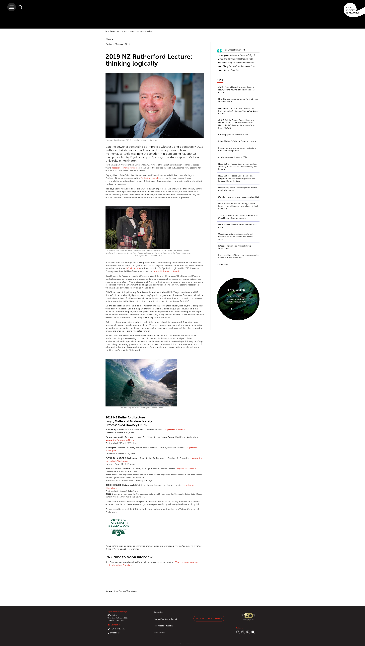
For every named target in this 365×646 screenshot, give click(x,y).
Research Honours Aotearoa (125, 167)
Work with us (159, 632)
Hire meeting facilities (163, 626)
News (112, 31)
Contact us (115, 625)
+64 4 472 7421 (117, 629)
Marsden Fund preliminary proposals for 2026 (238, 197)
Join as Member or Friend (165, 619)
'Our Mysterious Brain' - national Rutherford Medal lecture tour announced (238, 216)
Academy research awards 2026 (232, 157)
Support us (158, 612)
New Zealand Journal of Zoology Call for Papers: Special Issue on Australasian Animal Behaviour (238, 206)
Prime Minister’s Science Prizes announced (237, 141)
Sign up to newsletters (209, 618)
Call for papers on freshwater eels (233, 134)
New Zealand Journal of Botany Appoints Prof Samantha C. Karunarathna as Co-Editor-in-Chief (238, 111)
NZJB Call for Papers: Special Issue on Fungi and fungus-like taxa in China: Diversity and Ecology (238, 166)
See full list (223, 264)
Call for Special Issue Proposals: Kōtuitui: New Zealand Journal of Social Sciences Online (236, 90)
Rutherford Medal (149, 178)
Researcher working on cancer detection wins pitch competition (237, 149)
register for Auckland (175, 429)
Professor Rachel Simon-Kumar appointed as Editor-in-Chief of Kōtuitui (238, 256)
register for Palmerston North (120, 440)
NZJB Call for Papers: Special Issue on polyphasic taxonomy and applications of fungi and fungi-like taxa (236, 178)
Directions (114, 633)
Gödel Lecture (133, 268)
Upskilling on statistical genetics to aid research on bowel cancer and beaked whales (235, 236)
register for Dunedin (186, 468)
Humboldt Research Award (166, 271)
